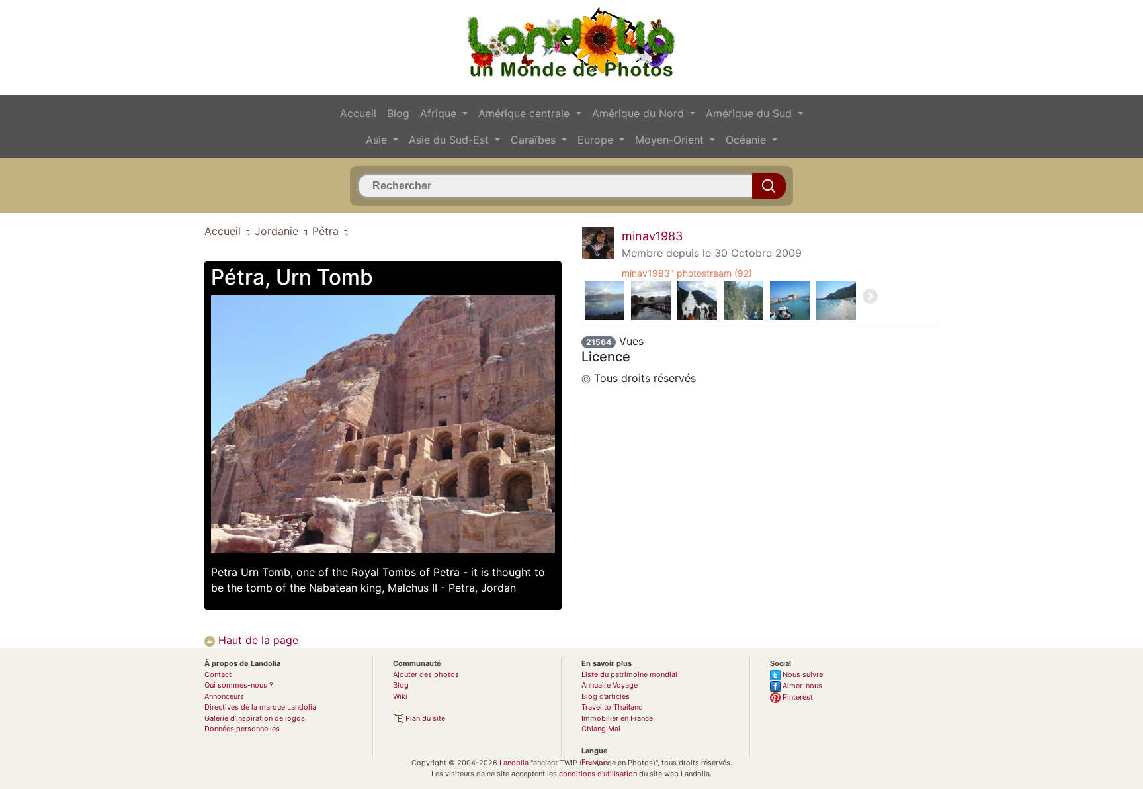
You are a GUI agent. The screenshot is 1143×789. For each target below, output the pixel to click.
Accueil (358, 113)
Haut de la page (256, 640)
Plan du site (424, 718)
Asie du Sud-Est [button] (450, 139)
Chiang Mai (600, 728)
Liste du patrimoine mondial (629, 674)
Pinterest (797, 697)
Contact (218, 674)
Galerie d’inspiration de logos (254, 718)
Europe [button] (596, 139)
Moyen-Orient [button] (671, 139)
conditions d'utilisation (598, 773)
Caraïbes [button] (535, 139)
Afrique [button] (440, 113)
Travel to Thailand (612, 707)
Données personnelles (242, 728)
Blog (398, 113)
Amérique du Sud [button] (750, 113)
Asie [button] (378, 139)
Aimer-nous (801, 685)
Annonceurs (224, 696)
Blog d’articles (605, 696)
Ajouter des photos (426, 674)
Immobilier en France (617, 718)
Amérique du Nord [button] (639, 113)
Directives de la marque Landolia (260, 707)
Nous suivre (802, 674)
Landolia (514, 762)
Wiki (400, 696)
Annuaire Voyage (609, 685)
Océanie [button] (747, 139)
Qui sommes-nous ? (238, 685)
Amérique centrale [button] (525, 113)
